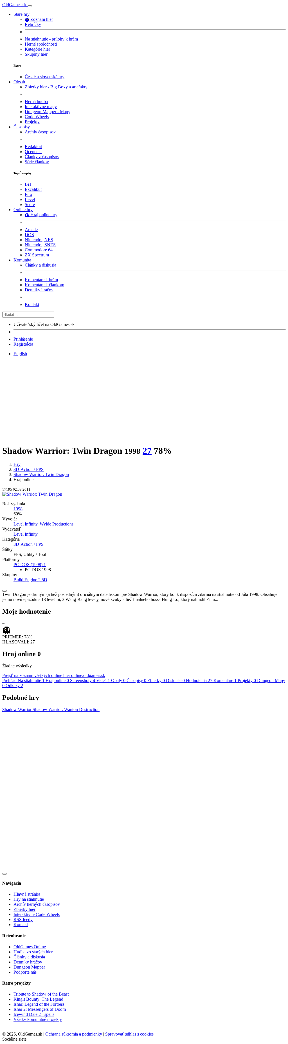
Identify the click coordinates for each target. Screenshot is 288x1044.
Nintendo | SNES (40, 244)
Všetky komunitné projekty (38, 1019)
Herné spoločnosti (41, 44)
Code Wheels (37, 116)
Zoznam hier (41, 19)
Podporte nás (25, 972)
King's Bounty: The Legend (38, 999)
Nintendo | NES (39, 239)
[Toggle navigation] (30, 6)
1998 (18, 508)
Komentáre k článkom (44, 284)
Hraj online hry (43, 214)
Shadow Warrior (17, 709)
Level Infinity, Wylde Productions (43, 524)
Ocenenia (33, 151)
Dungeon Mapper (29, 967)
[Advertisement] (144, 400)
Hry (17, 464)
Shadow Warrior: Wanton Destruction (66, 709)
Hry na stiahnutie (29, 899)
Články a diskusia (40, 265)
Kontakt (32, 304)
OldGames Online (30, 946)
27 (147, 451)
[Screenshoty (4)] (144, 494)
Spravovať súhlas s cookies (129, 1034)
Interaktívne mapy (41, 106)
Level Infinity (26, 534)
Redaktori (33, 146)
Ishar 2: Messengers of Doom (40, 1009)
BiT (28, 184)
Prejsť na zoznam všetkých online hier (53, 675)
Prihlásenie (23, 339)
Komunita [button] (22, 260)
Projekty (32, 121)
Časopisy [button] (22, 126)
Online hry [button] (23, 209)
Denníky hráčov (39, 289)
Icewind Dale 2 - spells (34, 1014)
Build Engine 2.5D (30, 579)
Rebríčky (33, 24)
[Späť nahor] (4, 874)
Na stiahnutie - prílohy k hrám (51, 39)
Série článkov (37, 161)
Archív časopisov (40, 131)
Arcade (31, 229)
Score (30, 204)
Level (30, 199)
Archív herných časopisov (37, 904)
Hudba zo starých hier (33, 951)
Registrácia (23, 344)
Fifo (28, 194)
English (20, 353)
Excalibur (33, 189)
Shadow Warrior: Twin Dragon (41, 474)
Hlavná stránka (27, 894)
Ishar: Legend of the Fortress (39, 1004)
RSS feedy (23, 919)
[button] (30, 564)
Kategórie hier (37, 49)
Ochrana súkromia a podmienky (73, 1034)
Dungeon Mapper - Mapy (47, 111)
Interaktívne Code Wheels (37, 914)
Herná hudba (36, 101)
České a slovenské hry (44, 76)
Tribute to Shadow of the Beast (41, 994)
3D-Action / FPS (29, 469)
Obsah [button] (19, 81)
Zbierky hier (24, 909)
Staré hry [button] (22, 14)
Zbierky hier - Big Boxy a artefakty (56, 86)
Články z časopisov (42, 156)
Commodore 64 (39, 249)
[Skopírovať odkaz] (4, 591)
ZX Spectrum (37, 254)
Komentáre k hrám (41, 279)
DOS (29, 234)
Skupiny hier (36, 54)
